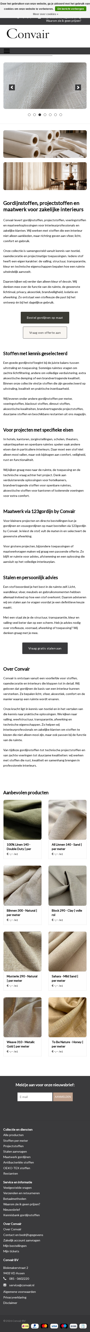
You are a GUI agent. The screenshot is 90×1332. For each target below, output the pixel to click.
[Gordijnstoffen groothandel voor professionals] (45, 35)
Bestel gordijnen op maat (45, 317)
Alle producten (13, 1135)
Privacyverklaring (14, 1297)
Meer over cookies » (45, 14)
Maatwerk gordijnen (17, 1157)
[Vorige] (12, 87)
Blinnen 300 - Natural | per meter (22, 913)
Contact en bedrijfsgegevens (23, 1235)
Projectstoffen (13, 1146)
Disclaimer (10, 1303)
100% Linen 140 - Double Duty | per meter (19, 847)
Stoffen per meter (15, 1140)
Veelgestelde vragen (17, 1187)
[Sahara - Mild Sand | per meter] (67, 951)
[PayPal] (34, 1326)
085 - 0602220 (19, 1278)
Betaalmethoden (14, 1198)
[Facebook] (37, 1110)
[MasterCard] (44, 1326)
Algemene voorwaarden (19, 1291)
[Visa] (53, 1326)
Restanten (10, 1173)
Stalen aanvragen (15, 1151)
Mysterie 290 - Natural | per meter (22, 978)
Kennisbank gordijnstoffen (21, 1215)
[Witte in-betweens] (45, 85)
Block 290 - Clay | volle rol (67, 913)
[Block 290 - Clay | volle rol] (67, 885)
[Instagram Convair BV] (52, 1110)
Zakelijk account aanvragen (21, 1240)
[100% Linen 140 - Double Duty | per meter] (22, 820)
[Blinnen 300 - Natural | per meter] (22, 885)
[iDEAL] (24, 1326)
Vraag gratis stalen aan (44, 648)
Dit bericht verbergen (70, 8)
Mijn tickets (11, 1251)
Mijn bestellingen (15, 1246)
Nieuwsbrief (11, 1209)
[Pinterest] (45, 1110)
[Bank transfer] (73, 1326)
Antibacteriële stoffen (18, 1162)
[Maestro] (63, 1326)
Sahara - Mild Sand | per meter (65, 978)
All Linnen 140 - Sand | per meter (67, 847)
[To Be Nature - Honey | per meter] (67, 1017)
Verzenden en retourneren (21, 1193)
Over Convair (12, 1229)
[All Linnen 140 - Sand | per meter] (67, 820)
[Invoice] (82, 1326)
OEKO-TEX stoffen (16, 1168)
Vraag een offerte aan (45, 332)
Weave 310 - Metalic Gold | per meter (21, 1044)
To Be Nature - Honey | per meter (67, 1044)
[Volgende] (78, 87)
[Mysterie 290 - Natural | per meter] (22, 951)
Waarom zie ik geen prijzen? (63, 20)
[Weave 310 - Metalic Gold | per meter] (22, 1017)
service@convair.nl (21, 1285)
